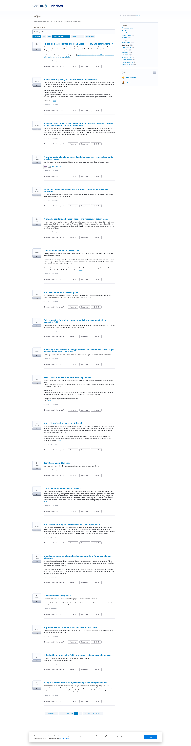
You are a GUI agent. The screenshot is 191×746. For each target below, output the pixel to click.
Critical (98, 66)
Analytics (124, 38)
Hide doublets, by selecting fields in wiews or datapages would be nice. (77, 655)
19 (85, 713)
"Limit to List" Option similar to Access (62, 488)
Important (85, 66)
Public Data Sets (127, 60)
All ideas (124, 30)
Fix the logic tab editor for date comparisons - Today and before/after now (78, 44)
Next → (99, 713)
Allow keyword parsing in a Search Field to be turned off (70, 79)
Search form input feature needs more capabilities (67, 377)
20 (89, 713)
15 (68, 713)
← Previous (50, 713)
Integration (125, 50)
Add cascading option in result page (61, 292)
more (54, 101)
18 (80, 713)
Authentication (126, 42)
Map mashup (126, 52)
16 (72, 713)
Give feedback (131, 77)
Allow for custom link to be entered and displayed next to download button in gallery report (79, 158)
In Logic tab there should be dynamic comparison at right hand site (75, 683)
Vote (37, 49)
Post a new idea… (127, 28)
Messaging (125, 55)
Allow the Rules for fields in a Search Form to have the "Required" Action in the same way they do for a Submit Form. (78, 124)
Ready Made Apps (127, 62)
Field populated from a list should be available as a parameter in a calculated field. (75, 321)
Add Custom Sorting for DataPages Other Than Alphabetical (72, 524)
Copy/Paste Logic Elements (57, 463)
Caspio (128, 82)
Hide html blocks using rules (57, 596)
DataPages (55, 61)
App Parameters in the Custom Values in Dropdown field (70, 627)
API (123, 40)
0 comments (47, 61)
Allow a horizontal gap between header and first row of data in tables (76, 219)
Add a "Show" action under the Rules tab (63, 423)
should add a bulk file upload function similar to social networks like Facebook (76, 190)
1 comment (47, 444)
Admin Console (126, 35)
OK (151, 737)
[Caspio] (39, 6)
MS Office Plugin (127, 57)
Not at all (74, 66)
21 (93, 713)
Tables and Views (127, 64)
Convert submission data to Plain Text (62, 251)
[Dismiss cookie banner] (159, 734)
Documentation (126, 47)
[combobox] (138, 72)
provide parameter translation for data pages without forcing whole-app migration (77, 557)
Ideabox (57, 6)
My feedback (90, 36)
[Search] (154, 72)
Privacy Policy (63, 738)
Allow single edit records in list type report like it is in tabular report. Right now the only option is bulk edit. (79, 351)
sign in (138, 15)
